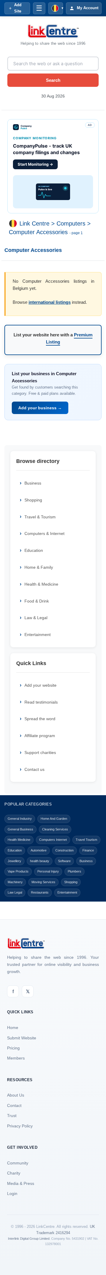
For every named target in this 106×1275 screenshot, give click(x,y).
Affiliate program (39, 735)
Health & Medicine (41, 584)
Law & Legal (35, 617)
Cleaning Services (55, 829)
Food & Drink (36, 601)
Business (32, 483)
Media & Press (20, 1183)
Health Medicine (19, 839)
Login (12, 1193)
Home (12, 1027)
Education (33, 550)
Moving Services (43, 882)
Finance (88, 850)
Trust (11, 1115)
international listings (50, 302)
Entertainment (37, 634)
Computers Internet (53, 839)
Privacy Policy (20, 1126)
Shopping (33, 500)
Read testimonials (41, 702)
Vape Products (18, 871)
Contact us (34, 769)
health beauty (39, 861)
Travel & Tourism (40, 517)
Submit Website (21, 1038)
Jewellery (14, 861)
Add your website (40, 685)
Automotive (39, 850)
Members (16, 1058)
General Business (20, 829)
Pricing (13, 1048)
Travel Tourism (86, 839)
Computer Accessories (38, 232)
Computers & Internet (44, 533)
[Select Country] (14, 223)
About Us (15, 1095)
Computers (71, 223)
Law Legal (15, 892)
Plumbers (74, 871)
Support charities (40, 752)
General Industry (20, 818)
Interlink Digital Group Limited (28, 1238)
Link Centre (34, 223)
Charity (13, 1173)
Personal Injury (48, 871)
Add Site (17, 8)
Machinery (15, 882)
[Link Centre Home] (53, 31)
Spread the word (39, 718)
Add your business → (40, 407)
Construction (64, 850)
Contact (14, 1105)
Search (53, 80)
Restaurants (40, 892)
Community (17, 1163)
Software (64, 861)
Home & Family (38, 567)
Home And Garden (54, 818)
